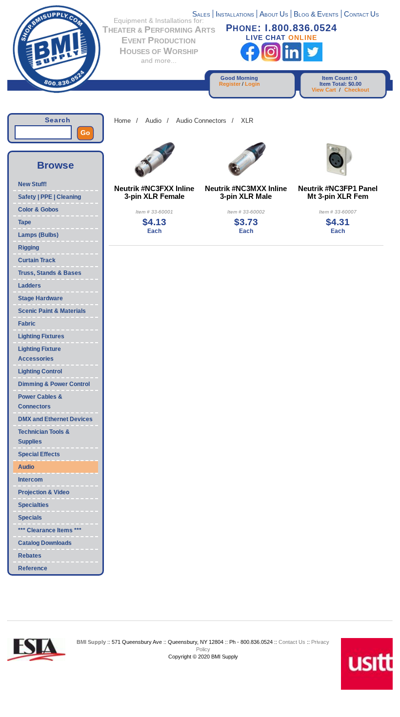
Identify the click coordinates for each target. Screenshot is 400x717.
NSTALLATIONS (235, 15)
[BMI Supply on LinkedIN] (291, 59)
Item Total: (333, 84)
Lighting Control (40, 371)
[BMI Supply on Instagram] (270, 59)
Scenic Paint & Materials (52, 311)
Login (252, 84)
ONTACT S (361, 15)
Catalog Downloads (45, 543)
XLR (247, 120)
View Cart (324, 90)
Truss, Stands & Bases (49, 273)
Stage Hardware (40, 298)
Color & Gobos (38, 209)
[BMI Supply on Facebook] (250, 59)
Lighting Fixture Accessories (39, 354)
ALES (201, 15)
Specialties (33, 505)
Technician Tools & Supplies (44, 436)
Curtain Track (37, 260)
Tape (24, 222)
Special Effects (39, 454)
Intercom (30, 479)
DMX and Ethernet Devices (55, 419)
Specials (30, 517)
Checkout (356, 90)
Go (85, 132)
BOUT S (274, 15)
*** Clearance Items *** (49, 530)
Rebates (29, 555)
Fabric (27, 323)
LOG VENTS (316, 15)
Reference (32, 568)
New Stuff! (32, 184)
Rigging (28, 247)
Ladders (29, 285)
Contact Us (292, 642)
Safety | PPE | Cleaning (49, 197)
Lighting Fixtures (41, 336)
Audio (26, 467)
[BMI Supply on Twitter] (312, 59)
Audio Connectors (201, 120)
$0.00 (354, 84)
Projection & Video (43, 492)
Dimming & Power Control (54, 384)
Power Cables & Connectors (40, 401)
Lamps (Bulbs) (38, 235)
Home (122, 120)
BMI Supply (91, 642)
